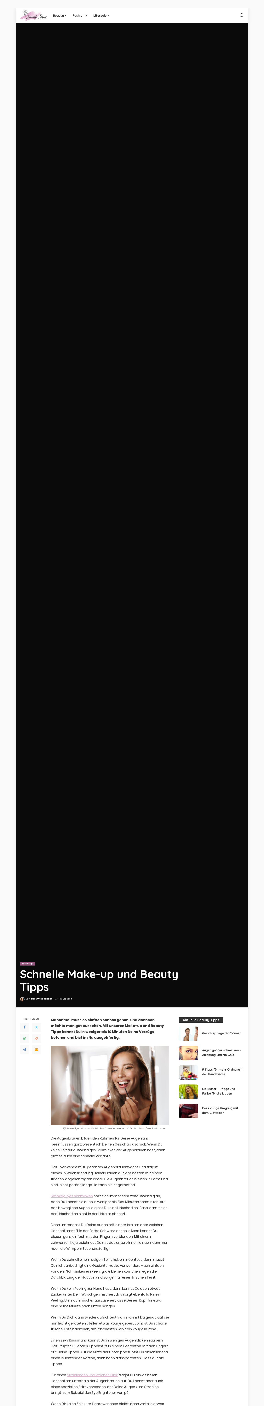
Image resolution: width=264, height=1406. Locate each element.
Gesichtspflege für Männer (221, 1033)
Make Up (27, 963)
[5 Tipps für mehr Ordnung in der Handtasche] (188, 1072)
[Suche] (241, 15)
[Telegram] (24, 1049)
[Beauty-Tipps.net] (33, 15)
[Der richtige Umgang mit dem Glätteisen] (188, 1111)
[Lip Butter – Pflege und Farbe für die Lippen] (188, 1091)
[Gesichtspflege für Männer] (188, 1034)
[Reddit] (36, 1038)
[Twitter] (36, 1027)
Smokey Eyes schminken (72, 1196)
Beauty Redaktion (42, 998)
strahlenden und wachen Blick (92, 1375)
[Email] (36, 1049)
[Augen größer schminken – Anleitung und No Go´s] (188, 1053)
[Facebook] (24, 1027)
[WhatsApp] (24, 1038)
